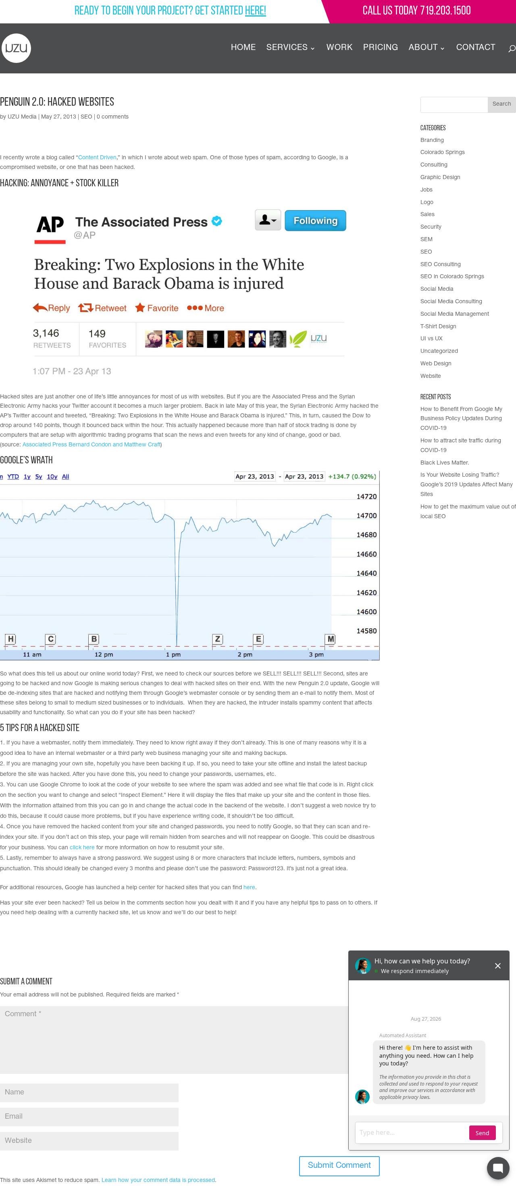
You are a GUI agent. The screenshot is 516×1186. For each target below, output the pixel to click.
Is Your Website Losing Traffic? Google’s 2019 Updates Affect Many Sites (466, 485)
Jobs (426, 190)
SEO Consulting (440, 265)
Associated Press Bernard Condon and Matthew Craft (91, 445)
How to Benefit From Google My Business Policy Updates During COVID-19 (461, 419)
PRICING (380, 49)
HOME (243, 49)
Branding (432, 141)
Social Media (437, 289)
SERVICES (287, 49)
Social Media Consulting (451, 302)
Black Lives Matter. (444, 463)
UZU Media (22, 117)
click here (82, 848)
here (249, 888)
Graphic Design (440, 178)
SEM (426, 240)
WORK (340, 49)
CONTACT (475, 49)
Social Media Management (454, 314)
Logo (426, 203)
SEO (86, 117)
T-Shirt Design (438, 327)
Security (430, 227)
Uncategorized (439, 351)
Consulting (433, 165)
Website (430, 376)
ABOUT (423, 49)
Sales (427, 215)
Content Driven (97, 158)
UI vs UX (431, 339)
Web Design (436, 364)
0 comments (113, 117)
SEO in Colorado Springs (452, 277)
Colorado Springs (442, 153)
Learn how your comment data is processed (158, 1181)
